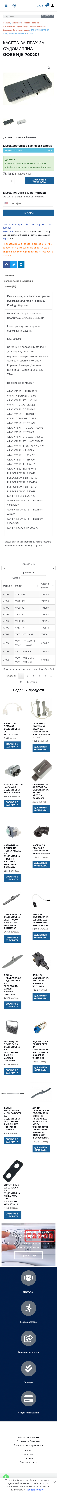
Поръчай (29, 212)
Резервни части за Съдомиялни (35, 235)
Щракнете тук (28, 1255)
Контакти (28, 1458)
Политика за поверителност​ (28, 1445)
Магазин (15, 23)
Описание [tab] (9, 275)
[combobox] (6, 203)
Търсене (47, 16)
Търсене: (15, 577)
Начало (6, 23)
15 (21, 681)
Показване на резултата (29, 568)
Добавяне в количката (39, 180)
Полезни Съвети (28, 1462)
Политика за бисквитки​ (28, 1441)
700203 (10, 238)
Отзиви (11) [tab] (10, 286)
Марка (6, 585)
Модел (18, 585)
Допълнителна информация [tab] (18, 280)
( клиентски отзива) (14, 137)
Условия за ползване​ (28, 1437)
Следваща (32, 681)
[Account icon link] (52, 5)
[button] (49, 68)
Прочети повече (35, 1489)
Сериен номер (45, 585)
